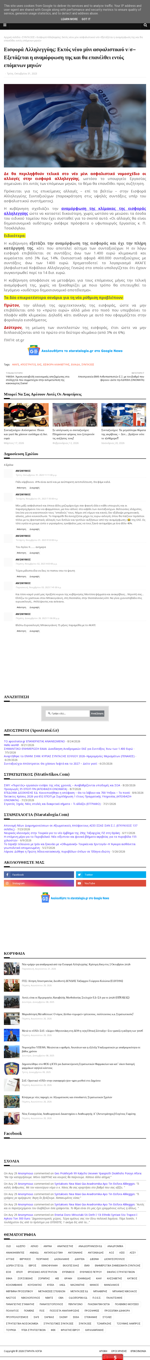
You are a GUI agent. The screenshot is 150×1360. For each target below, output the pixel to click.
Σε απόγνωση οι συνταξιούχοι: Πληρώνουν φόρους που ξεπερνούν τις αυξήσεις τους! (74, 434)
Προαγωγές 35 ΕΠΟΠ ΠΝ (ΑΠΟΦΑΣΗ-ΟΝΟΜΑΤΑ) (35, 789)
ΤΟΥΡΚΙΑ (11, 1330)
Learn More (69, 19)
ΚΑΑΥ (99, 1278)
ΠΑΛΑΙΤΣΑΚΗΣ (114, 1297)
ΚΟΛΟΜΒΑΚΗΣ (14, 1285)
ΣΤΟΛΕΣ (107, 1317)
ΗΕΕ (57, 1278)
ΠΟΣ (42, 1310)
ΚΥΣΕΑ (50, 1285)
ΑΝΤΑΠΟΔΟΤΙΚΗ (53, 1252)
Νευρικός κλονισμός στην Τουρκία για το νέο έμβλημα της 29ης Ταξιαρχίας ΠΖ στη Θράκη (62, 833)
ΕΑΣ (39, 364)
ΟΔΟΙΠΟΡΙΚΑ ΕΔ (78, 1297)
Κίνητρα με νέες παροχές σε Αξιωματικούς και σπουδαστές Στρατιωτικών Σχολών (67, 1097)
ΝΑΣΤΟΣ (11, 1297)
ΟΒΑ (60, 1297)
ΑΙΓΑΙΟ (34, 1246)
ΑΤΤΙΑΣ (10, 1259)
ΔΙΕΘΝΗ (94, 1259)
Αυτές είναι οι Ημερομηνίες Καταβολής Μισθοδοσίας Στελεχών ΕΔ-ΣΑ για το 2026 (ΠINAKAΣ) (75, 997)
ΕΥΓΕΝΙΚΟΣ (68, 1272)
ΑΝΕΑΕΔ (34, 1252)
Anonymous (25, 1173)
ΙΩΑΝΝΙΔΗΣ (84, 1278)
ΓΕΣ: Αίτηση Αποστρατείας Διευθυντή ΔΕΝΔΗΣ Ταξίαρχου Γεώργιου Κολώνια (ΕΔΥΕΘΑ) (72, 981)
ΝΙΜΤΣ (49, 1297)
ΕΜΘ (87, 1265)
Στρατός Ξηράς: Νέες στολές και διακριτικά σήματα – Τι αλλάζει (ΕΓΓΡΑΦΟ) (52, 804)
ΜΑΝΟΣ (94, 1285)
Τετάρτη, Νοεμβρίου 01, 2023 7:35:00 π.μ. (37, 498)
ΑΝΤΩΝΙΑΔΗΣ (96, 1252)
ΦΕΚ (53, 1330)
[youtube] (111, 883)
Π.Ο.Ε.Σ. (97, 1297)
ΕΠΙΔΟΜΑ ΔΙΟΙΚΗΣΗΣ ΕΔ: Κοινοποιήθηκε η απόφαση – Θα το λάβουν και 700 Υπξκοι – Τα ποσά (67, 793)
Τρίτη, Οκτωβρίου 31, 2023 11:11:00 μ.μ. (36, 474)
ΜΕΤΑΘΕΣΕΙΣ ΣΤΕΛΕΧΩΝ (51, 1291)
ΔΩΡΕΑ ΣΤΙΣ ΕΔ (14, 1265)
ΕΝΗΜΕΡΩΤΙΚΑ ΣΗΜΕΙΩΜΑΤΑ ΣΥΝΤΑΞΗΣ (117, 1265)
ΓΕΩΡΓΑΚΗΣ (42, 1259)
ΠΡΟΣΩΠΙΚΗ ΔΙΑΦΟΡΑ (117, 1310)
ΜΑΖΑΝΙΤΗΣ (78, 1285)
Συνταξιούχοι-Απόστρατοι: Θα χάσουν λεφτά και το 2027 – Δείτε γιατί (50, 763)
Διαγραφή (34, 487)
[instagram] (39, 883)
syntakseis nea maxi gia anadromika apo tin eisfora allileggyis (94, 1184)
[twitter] (111, 874)
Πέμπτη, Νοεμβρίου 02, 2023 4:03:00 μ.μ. (36, 563)
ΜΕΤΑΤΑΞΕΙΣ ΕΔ (79, 1291)
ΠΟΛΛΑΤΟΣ (12, 1310)
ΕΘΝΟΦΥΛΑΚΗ (50, 1265)
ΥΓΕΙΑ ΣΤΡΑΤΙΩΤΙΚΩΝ (33, 1330)
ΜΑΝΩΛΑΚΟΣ (111, 1285)
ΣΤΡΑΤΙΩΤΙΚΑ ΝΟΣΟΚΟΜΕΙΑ (22, 1323)
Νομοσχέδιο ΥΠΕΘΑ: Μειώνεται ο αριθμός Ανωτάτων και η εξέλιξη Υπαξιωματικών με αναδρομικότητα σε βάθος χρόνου (81, 1049)
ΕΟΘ (8, 1272)
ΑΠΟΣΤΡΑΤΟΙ (28, 364)
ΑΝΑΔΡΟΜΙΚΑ (115, 1246)
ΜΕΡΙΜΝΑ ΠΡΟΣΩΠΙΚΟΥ (19, 1291)
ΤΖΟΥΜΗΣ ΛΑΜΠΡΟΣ (128, 1323)
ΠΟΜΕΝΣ (29, 1310)
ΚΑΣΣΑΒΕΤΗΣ (114, 1278)
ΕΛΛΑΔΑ (75, 364)
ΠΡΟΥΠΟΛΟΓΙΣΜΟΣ (17, 1317)
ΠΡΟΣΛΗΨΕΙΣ (92, 1310)
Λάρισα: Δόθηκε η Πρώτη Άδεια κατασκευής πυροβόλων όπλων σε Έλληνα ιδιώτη (57, 851)
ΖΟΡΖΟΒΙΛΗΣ (25, 1278)
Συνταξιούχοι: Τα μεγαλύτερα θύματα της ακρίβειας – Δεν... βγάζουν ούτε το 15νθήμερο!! (123, 434)
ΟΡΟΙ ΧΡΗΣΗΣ (119, 1351)
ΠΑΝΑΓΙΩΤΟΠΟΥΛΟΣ (51, 1304)
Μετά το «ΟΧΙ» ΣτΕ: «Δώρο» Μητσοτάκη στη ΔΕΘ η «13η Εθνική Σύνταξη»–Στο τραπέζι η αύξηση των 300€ (82, 1031)
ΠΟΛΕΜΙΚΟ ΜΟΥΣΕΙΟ (127, 1304)
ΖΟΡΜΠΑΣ (44, 1278)
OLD (8, 1246)
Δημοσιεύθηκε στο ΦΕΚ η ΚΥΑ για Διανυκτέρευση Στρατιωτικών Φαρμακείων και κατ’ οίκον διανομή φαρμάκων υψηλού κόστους (78, 1066)
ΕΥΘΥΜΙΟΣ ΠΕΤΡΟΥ (91, 1272)
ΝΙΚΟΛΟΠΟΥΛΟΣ (30, 1297)
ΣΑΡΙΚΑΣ (49, 1317)
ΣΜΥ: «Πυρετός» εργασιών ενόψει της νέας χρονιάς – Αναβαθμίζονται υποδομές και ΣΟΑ (62, 785)
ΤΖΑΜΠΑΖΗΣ (104, 1323)
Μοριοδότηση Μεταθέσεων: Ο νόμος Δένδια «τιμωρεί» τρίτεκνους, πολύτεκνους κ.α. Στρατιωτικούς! (77, 1014)
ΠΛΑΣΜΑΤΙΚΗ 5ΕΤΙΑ (99, 1304)
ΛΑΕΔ (62, 1285)
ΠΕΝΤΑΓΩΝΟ (75, 1304)
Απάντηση (21, 487)
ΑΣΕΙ (121, 1252)
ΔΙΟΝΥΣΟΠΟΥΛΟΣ (114, 1259)
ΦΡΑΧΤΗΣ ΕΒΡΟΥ (70, 1330)
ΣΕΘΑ (76, 1317)
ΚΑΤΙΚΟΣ (132, 1278)
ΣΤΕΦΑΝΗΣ (90, 1317)
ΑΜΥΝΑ (48, 1246)
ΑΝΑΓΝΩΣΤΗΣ (65, 1246)
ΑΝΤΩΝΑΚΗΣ (75, 1252)
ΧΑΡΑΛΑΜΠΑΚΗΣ (94, 1330)
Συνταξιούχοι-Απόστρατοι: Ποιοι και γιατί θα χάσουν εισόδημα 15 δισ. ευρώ (26, 434)
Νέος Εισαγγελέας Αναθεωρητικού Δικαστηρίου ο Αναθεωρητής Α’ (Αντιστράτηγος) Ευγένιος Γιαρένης (79, 1114)
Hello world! (11, 745)
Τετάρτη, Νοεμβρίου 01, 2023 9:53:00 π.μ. (37, 540)
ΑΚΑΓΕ (15, 364)
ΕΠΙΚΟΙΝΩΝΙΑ (138, 1351)
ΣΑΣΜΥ (63, 1317)
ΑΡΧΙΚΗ (103, 1351)
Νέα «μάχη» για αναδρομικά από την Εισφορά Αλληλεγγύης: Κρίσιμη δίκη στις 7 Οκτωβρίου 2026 (76, 964)
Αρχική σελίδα (12, 37)
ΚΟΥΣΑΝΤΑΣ (35, 1285)
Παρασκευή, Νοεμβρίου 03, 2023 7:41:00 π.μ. (39, 587)
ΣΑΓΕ (36, 1317)
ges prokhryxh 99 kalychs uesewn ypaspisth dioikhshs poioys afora (97, 1173)
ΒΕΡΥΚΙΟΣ (25, 1259)
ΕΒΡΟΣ (32, 1265)
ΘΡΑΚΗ (68, 1278)
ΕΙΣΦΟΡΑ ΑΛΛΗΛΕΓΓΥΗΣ (56, 364)
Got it (86, 19)
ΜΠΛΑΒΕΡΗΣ (100, 1291)
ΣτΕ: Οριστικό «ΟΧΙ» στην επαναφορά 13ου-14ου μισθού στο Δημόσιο (61, 1080)
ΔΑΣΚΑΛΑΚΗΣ (61, 1259)
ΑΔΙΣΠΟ (20, 1246)
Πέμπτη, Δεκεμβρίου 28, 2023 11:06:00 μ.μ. (38, 618)
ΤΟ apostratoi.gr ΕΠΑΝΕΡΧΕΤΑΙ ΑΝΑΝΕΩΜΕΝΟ (34, 741)
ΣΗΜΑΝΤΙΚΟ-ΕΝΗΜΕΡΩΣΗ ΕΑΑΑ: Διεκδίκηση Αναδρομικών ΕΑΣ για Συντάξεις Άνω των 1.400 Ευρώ (68, 749)
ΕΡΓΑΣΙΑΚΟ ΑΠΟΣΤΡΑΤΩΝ (42, 1272)
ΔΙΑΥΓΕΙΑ (80, 1259)
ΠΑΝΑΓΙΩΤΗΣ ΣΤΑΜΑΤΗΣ (20, 1304)
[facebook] (39, 874)
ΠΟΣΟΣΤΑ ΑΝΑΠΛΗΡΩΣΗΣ (64, 1310)
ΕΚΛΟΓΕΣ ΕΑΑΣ (71, 1265)
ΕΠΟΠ (19, 1272)
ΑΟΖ (111, 1252)
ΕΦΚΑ (9, 1278)
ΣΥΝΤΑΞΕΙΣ (28, 37)
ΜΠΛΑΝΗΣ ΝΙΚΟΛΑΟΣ (124, 1291)
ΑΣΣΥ (133, 1252)
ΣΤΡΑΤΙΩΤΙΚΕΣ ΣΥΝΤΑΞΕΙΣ (58, 1323)
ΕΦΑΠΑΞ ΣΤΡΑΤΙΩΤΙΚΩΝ (121, 1272)
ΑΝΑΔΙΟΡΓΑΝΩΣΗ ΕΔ (90, 1246)
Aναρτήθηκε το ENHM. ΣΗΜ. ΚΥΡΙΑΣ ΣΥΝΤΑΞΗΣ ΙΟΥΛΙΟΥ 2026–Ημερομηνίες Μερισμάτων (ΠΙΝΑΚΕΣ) (69, 756)
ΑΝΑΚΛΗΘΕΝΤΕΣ (15, 1252)
